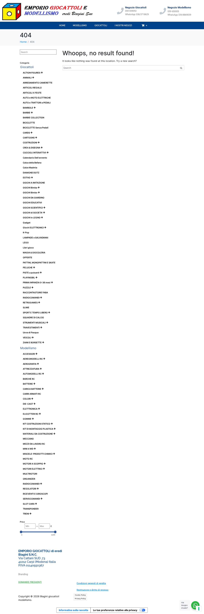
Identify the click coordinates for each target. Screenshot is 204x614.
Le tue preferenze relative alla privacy (115, 610)
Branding (23, 574)
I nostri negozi (123, 25)
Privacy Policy (80, 599)
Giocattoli (101, 25)
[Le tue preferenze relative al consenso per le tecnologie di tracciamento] (199, 609)
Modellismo (80, 25)
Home (62, 25)
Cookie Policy (80, 595)
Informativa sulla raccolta (73, 610)
